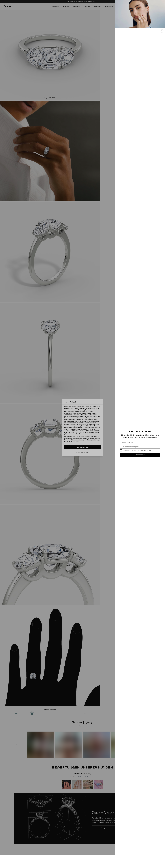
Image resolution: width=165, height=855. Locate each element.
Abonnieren (140, 455)
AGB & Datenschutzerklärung (142, 450)
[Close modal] (82, 427)
